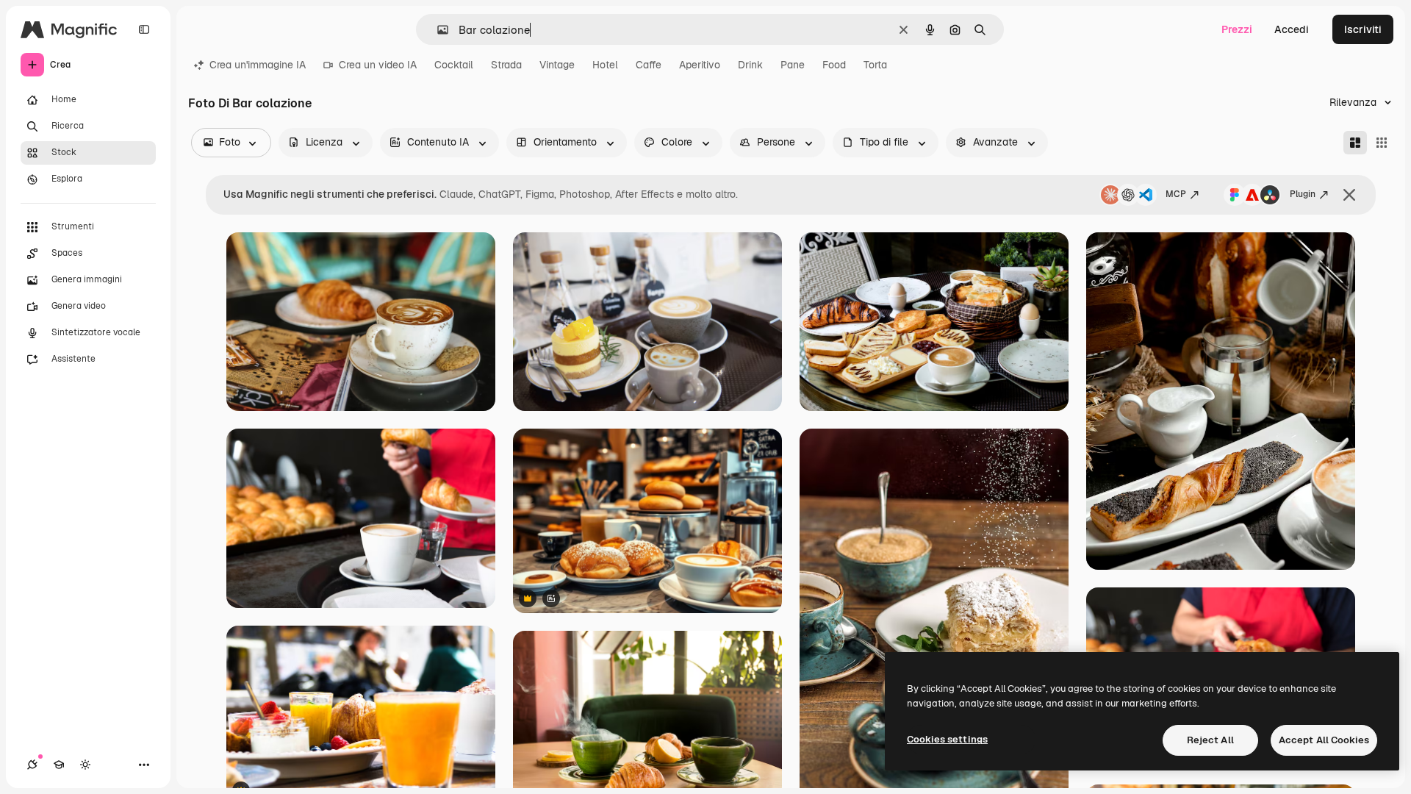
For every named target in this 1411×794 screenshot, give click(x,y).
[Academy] (59, 764)
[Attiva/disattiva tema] (85, 764)
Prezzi (1236, 29)
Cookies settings (947, 739)
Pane (792, 64)
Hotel (605, 64)
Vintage (557, 64)
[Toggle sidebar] (144, 29)
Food (834, 64)
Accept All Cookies (1324, 740)
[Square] (1381, 142)
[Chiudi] (1349, 195)
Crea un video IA (378, 64)
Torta (875, 64)
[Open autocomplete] (437, 29)
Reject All (1210, 740)
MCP (1176, 194)
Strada (506, 64)
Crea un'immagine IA (257, 64)
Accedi (1291, 29)
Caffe (648, 64)
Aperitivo (699, 64)
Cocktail (453, 64)
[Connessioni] (32, 764)
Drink (750, 64)
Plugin (1302, 194)
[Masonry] (1355, 142)
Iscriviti (1363, 29)
